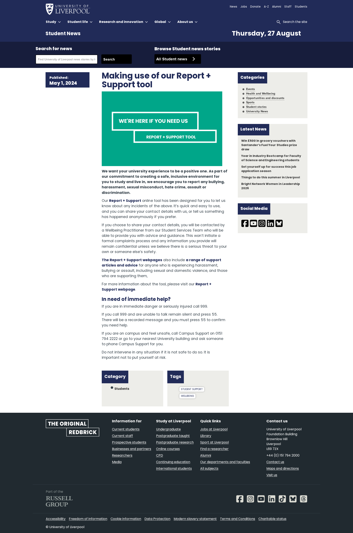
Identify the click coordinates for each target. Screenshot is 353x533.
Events (250, 89)
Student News (63, 33)
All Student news (171, 59)
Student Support (192, 389)
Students (122, 389)
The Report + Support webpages (132, 260)
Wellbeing (187, 396)
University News (257, 111)
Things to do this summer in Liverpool (270, 177)
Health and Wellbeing (260, 93)
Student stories (256, 107)
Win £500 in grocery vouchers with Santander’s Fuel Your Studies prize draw (269, 145)
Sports (250, 102)
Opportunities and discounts (265, 98)
